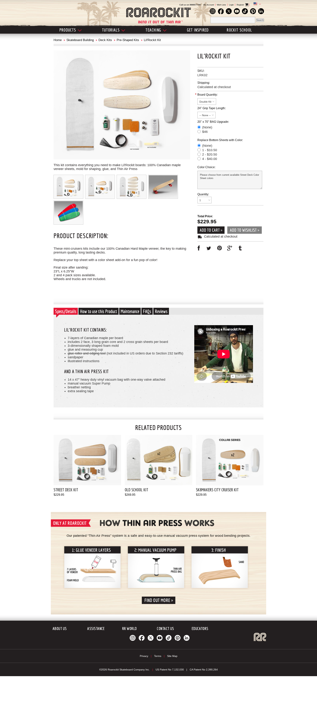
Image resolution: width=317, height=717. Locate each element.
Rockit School (239, 29)
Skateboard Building (80, 40)
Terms (157, 656)
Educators (200, 628)
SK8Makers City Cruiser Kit (217, 489)
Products (67, 29)
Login (231, 5)
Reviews (161, 311)
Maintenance (130, 311)
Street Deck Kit (66, 489)
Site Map (172, 656)
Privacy (144, 656)
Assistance (96, 628)
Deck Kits (105, 40)
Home (58, 40)
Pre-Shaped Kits (128, 40)
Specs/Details (65, 311)
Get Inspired (198, 29)
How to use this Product (98, 311)
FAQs (147, 311)
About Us (60, 628)
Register (240, 5)
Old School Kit (136, 489)
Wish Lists (221, 5)
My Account (208, 5)
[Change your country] (256, 4)
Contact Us (165, 628)
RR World (129, 628)
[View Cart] (250, 5)
